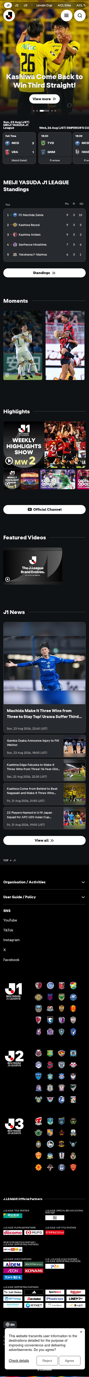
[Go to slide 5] (55, 111)
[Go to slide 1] (33, 111)
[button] (66, 15)
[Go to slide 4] (52, 111)
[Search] (80, 15)
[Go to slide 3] (45, 111)
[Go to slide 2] (37, 111)
